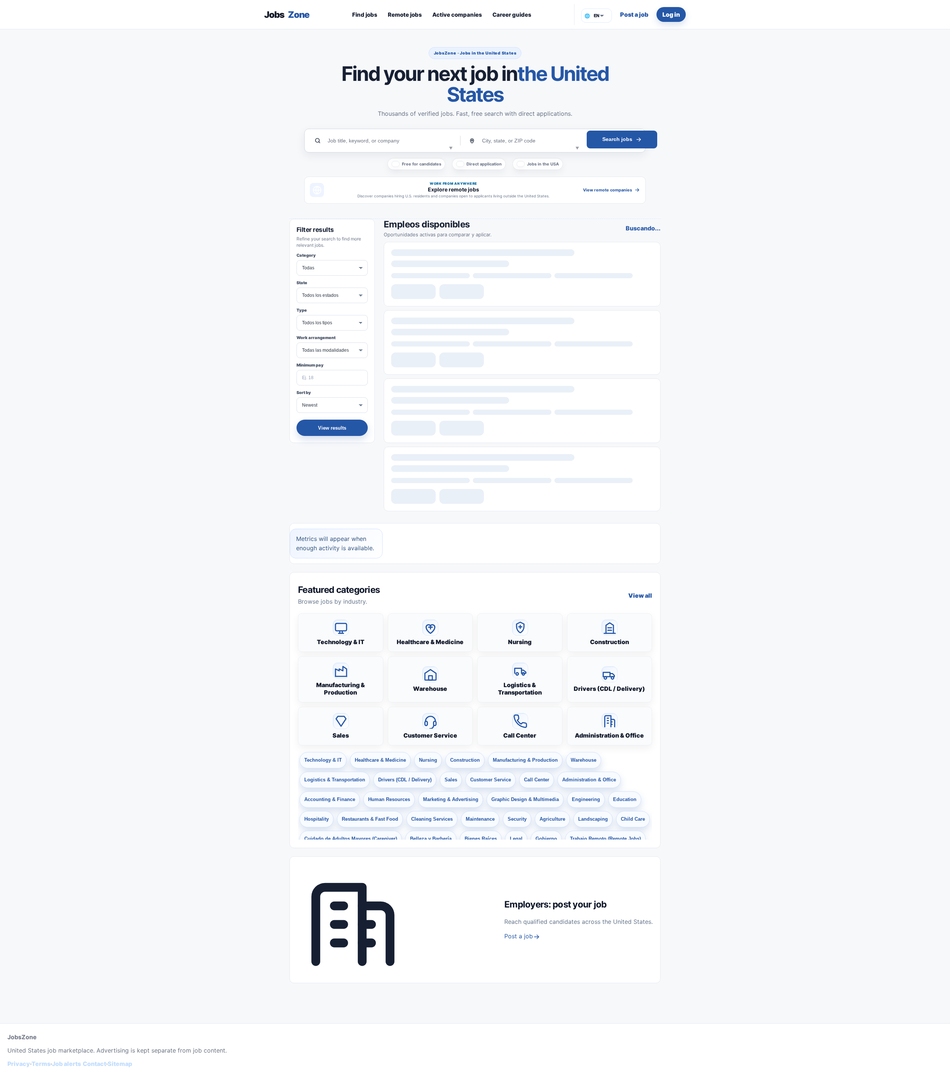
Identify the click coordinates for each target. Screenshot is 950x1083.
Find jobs (364, 14)
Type (302, 310)
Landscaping (593, 819)
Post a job (634, 14)
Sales (340, 735)
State (302, 282)
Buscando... (643, 228)
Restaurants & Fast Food (370, 819)
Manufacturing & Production (340, 688)
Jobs (286, 14)
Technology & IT (340, 642)
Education (624, 799)
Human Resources (389, 799)
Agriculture (552, 819)
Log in (671, 14)
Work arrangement (316, 337)
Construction (609, 642)
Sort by (304, 392)
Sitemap (120, 1063)
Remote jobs (405, 14)
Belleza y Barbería (431, 838)
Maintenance (480, 819)
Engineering (586, 799)
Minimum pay (310, 365)
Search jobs (617, 139)
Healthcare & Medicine (430, 642)
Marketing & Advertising (450, 799)
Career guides (511, 14)
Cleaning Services (432, 819)
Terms (41, 1063)
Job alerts (66, 1063)
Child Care (633, 819)
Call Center (519, 735)
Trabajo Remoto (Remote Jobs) (605, 838)
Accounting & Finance (329, 799)
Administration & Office (609, 735)
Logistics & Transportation (520, 688)
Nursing (519, 642)
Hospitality (316, 819)
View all (640, 595)
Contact (94, 1063)
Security (517, 819)
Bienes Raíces (481, 838)
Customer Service (430, 735)
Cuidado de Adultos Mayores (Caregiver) (350, 838)
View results (332, 428)
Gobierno (546, 838)
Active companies (457, 14)
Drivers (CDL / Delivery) (609, 688)
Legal (516, 838)
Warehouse (430, 688)
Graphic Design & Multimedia (525, 799)
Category (306, 255)
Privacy (18, 1063)
